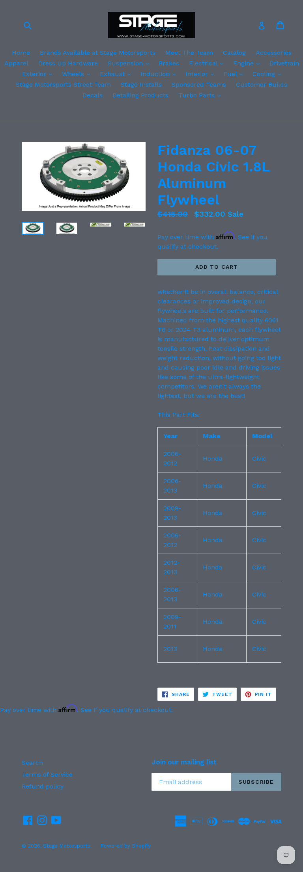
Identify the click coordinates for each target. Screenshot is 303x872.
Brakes (169, 63)
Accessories (274, 52)
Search (32, 762)
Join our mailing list (184, 762)
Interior (201, 74)
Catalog (234, 52)
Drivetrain (284, 63)
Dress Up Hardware (68, 63)
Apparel (16, 63)
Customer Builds (261, 84)
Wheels (78, 74)
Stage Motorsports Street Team (63, 84)
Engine (248, 63)
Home (21, 52)
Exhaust (117, 74)
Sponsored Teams (199, 84)
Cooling (268, 74)
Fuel (235, 74)
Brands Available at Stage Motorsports (97, 52)
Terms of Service (47, 774)
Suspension (130, 63)
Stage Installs (141, 84)
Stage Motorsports (66, 846)
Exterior (39, 74)
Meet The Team (189, 52)
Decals (92, 95)
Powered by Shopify (125, 846)
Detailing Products (140, 95)
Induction (160, 74)
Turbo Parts (201, 95)
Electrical (208, 63)
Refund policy (43, 786)
